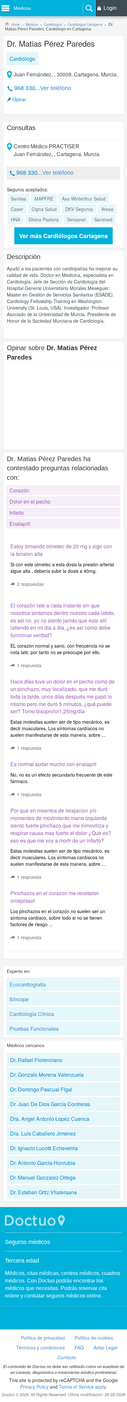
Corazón (19, 490)
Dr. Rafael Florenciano (36, 1060)
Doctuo (36, 1220)
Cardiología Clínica (31, 1014)
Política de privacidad (43, 1337)
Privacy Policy (34, 1386)
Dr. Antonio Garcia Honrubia (42, 1163)
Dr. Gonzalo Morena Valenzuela (47, 1074)
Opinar (19, 99)
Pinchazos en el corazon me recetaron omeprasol (54, 896)
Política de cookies (94, 1337)
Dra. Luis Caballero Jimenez (43, 1133)
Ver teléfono (55, 88)
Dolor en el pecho (29, 501)
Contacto (67, 1357)
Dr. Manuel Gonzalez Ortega (43, 1177)
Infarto (16, 512)
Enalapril (19, 523)
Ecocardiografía (27, 984)
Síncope (19, 999)
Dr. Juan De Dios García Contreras (50, 1104)
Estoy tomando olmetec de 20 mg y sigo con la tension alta (61, 549)
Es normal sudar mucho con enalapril (53, 764)
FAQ (79, 1347)
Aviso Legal (105, 1347)
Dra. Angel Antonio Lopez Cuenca (49, 1118)
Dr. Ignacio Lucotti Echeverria (44, 1148)
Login (110, 8)
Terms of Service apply (82, 1386)
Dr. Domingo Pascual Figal (41, 1089)
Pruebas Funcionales (34, 1028)
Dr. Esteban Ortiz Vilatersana (43, 1192)
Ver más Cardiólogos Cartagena (63, 236)
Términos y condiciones (40, 1347)
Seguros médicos (27, 1242)
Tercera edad (22, 1260)
